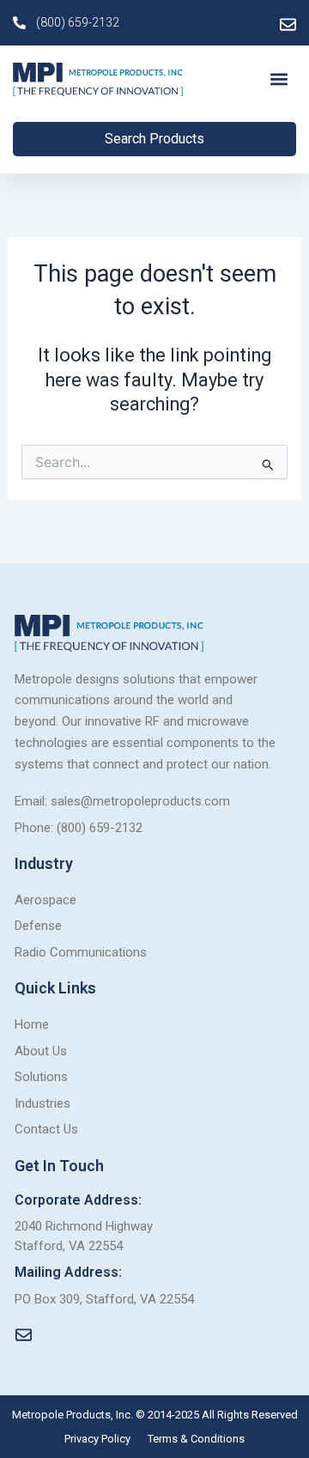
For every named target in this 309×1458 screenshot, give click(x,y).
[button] (279, 79)
